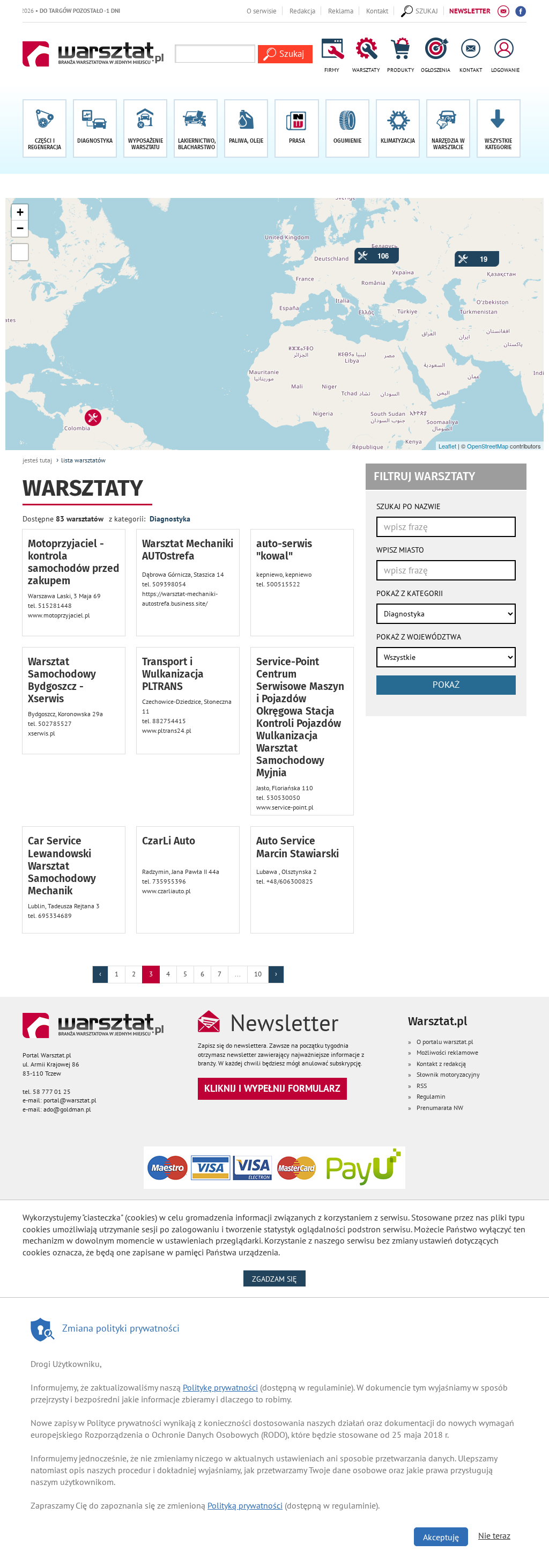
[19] (458, 254)
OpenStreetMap (487, 446)
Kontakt (377, 10)
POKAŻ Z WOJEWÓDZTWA (418, 637)
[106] (357, 251)
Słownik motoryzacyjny (448, 1074)
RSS (422, 1086)
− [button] (20, 228)
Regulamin (431, 1096)
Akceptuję (441, 1537)
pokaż (446, 684)
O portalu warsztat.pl (445, 1042)
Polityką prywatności (245, 1505)
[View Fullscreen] (20, 252)
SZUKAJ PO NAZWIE (408, 506)
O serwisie (262, 10)
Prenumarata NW (440, 1108)
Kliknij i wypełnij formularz (272, 1088)
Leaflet (447, 446)
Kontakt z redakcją (441, 1064)
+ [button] (20, 212)
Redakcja (302, 10)
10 (258, 974)
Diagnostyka (170, 518)
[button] (499, 128)
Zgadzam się (279, 1279)
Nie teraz (494, 1535)
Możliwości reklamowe (447, 1052)
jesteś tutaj (37, 460)
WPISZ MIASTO (400, 550)
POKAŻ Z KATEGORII (409, 593)
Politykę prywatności (220, 1387)
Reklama (340, 10)
